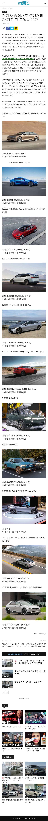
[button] (3, 3)
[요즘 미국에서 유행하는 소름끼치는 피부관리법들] (35, 739)
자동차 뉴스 (6, 676)
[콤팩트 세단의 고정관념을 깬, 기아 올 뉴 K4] (7, 674)
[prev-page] (3, 692)
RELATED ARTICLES (15, 654)
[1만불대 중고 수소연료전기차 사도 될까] (35, 791)
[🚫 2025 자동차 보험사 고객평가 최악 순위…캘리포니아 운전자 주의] (7, 663)
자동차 (10, 8)
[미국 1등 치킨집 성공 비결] (12, 717)
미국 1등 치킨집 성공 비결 (11, 726)
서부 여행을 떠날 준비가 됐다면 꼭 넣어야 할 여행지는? (35, 645)
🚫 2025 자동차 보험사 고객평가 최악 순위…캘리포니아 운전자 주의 (12, 780)
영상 (5, 706)
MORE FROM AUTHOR (32, 654)
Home (4, 8)
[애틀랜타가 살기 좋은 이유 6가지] (12, 739)
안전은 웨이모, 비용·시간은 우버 (28, 682)
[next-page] (7, 692)
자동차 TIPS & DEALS (31, 797)
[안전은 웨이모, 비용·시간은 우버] (7, 684)
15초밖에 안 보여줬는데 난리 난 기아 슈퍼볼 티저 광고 (13, 645)
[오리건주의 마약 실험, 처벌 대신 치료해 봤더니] (35, 717)
